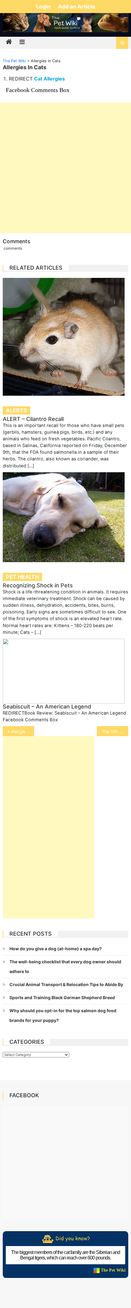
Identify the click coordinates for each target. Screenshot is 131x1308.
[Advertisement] (65, 168)
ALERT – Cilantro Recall (33, 419)
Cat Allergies (49, 79)
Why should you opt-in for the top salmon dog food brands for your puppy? (62, 1015)
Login (44, 6)
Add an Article (76, 6)
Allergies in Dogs (22, 731)
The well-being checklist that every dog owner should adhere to (65, 966)
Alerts (16, 410)
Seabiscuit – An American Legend (47, 706)
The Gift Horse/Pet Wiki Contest (115, 731)
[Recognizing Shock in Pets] (66, 517)
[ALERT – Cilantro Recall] (66, 337)
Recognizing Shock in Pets (38, 585)
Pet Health (22, 577)
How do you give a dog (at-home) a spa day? (55, 948)
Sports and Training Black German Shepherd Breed (62, 997)
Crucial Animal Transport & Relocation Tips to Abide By (66, 984)
